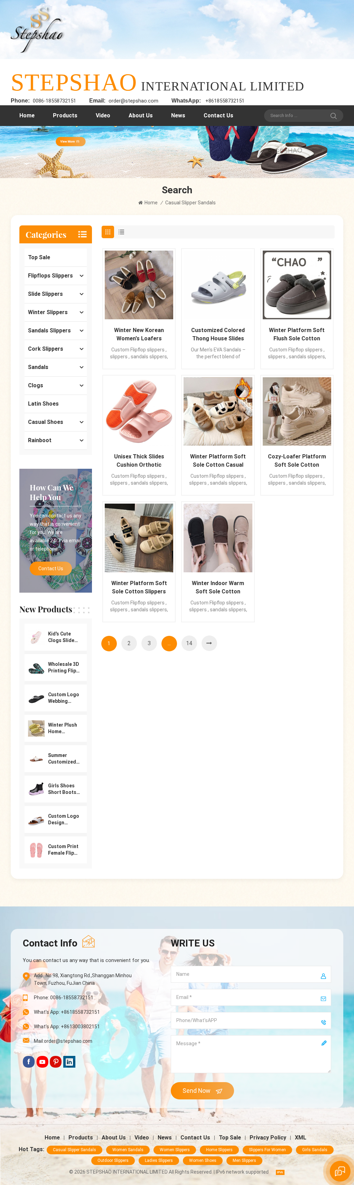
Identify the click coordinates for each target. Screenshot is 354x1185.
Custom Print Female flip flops (63, 850)
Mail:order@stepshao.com (63, 1041)
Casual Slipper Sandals (74, 1149)
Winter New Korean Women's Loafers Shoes (139, 335)
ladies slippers (159, 1160)
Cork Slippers (45, 349)
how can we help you (51, 492)
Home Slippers (219, 1149)
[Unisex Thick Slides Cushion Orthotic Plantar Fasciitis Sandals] (139, 411)
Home (27, 115)
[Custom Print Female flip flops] (36, 849)
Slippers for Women (267, 1149)
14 (189, 643)
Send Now (197, 1090)
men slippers (244, 1160)
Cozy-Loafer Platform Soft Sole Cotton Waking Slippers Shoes (296, 461)
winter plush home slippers (62, 728)
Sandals (38, 367)
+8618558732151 (224, 101)
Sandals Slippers (49, 330)
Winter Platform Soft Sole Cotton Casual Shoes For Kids (218, 461)
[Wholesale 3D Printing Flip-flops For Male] (36, 667)
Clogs (35, 385)
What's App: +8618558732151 (67, 1012)
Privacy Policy (268, 1137)
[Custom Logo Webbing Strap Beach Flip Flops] (36, 697)
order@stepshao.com (133, 101)
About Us (141, 115)
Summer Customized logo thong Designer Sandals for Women (62, 758)
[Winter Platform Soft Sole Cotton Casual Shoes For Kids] (218, 411)
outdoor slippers (113, 1160)
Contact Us (218, 115)
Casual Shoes (45, 422)
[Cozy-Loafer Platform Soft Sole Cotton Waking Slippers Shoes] (297, 411)
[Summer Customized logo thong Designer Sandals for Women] (36, 758)
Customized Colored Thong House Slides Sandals (218, 335)
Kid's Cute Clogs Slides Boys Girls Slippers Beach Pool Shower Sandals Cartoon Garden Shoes (62, 637)
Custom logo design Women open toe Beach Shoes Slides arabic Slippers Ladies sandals (63, 819)
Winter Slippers (48, 312)
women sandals (127, 1149)
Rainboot (40, 440)
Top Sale (39, 257)
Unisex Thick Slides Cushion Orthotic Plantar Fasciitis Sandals (139, 461)
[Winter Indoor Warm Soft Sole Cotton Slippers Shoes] (218, 538)
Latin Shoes (43, 403)
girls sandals (314, 1149)
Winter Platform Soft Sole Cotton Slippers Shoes (139, 588)
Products (65, 115)
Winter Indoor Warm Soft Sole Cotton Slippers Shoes (218, 588)
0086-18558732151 (54, 101)
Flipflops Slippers (50, 275)
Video (103, 115)
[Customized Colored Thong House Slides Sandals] (218, 285)
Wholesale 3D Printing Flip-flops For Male (63, 667)
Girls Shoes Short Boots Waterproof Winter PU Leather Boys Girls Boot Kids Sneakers (63, 789)
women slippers (175, 1149)
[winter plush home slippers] (36, 728)
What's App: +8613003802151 (67, 1026)
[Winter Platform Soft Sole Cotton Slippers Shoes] (139, 538)
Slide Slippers (45, 294)
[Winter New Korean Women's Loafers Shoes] (139, 285)
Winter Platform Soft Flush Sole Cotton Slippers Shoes (297, 335)
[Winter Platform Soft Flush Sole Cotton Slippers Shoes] (297, 285)
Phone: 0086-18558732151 (63, 997)
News (178, 115)
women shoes (202, 1160)
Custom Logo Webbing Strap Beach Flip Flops (63, 698)
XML (300, 1137)
